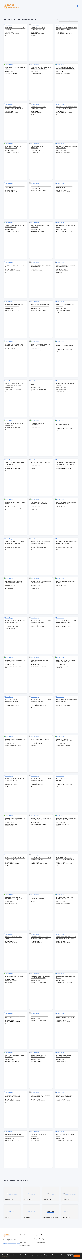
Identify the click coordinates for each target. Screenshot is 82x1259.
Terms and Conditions (24, 1245)
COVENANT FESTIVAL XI (62, 424)
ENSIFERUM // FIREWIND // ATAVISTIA (40, 462)
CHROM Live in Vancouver (37, 898)
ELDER (32, 384)
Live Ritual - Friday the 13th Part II (39, 1016)
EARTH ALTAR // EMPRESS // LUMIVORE (41, 186)
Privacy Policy (22, 1242)
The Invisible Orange (39, 1242)
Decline (70, 1255)
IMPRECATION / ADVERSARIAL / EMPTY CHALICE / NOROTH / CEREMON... (64, 1096)
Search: (56, 20)
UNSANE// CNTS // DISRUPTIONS (65, 345)
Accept (77, 1255)
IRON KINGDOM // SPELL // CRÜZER (14, 976)
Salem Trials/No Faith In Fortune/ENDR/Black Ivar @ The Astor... (64, 741)
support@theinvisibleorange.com (11, 1243)
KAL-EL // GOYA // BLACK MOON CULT (40, 739)
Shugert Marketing (39, 1239)
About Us (21, 1239)
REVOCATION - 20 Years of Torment (14, 423)
